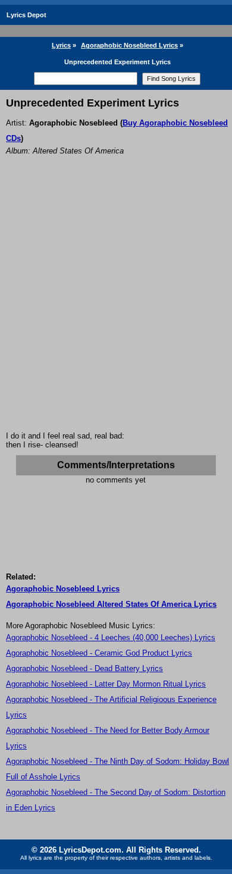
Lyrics (61, 45)
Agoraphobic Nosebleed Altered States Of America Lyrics (111, 604)
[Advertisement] (116, 309)
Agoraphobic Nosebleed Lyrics (129, 45)
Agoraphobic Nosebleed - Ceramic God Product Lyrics (99, 653)
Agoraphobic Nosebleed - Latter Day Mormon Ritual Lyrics (106, 683)
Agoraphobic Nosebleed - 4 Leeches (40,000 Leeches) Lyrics (110, 637)
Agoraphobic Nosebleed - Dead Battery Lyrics (84, 668)
